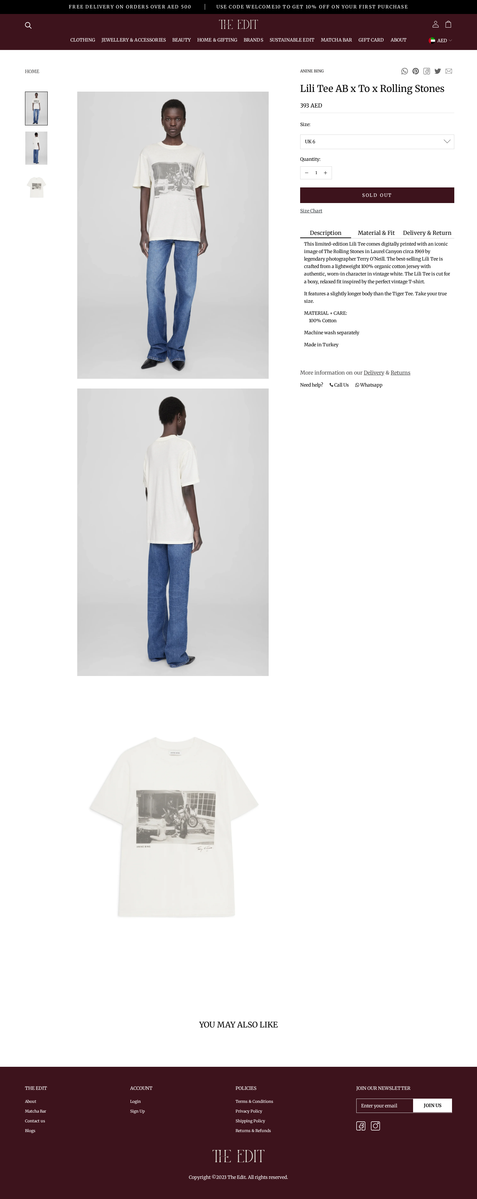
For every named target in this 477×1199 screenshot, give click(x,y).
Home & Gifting (217, 40)
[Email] (449, 71)
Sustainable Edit (292, 40)
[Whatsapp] (404, 71)
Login (135, 1101)
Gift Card (371, 40)
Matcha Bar (336, 40)
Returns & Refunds (253, 1130)
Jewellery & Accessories (134, 40)
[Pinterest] (415, 71)
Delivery (374, 372)
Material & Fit (376, 232)
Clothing (82, 40)
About (399, 40)
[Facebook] (426, 71)
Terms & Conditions (254, 1101)
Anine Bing (312, 71)
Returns (400, 372)
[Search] (30, 24)
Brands (253, 40)
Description (325, 232)
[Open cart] (448, 24)
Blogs (30, 1130)
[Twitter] (437, 71)
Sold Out (377, 195)
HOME (32, 71)
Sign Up (137, 1111)
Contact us (35, 1120)
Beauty (181, 40)
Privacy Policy (249, 1111)
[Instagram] (375, 1127)
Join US (432, 1105)
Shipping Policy (250, 1120)
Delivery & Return (427, 232)
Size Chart (311, 211)
